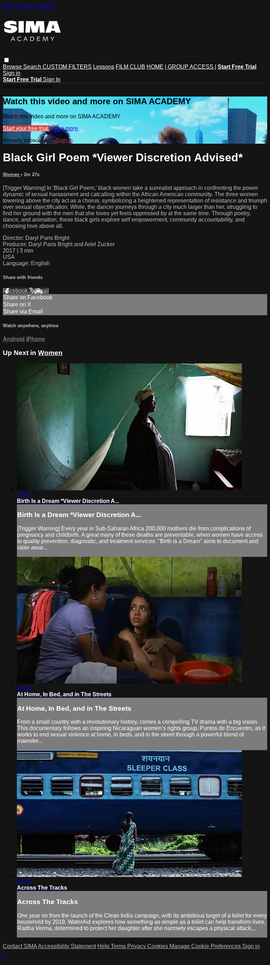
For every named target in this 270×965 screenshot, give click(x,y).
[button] (6, 60)
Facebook (16, 291)
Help (104, 946)
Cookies (158, 946)
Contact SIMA (20, 946)
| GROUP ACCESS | (190, 67)
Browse (13, 67)
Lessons (103, 67)
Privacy (137, 946)
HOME (155, 67)
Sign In (51, 79)
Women (12, 174)
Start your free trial (26, 128)
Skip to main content (28, 6)
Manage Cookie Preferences (205, 946)
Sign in (11, 73)
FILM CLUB (130, 67)
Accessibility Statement (67, 946)
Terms (119, 946)
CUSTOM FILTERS (67, 67)
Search (33, 67)
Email (41, 291)
